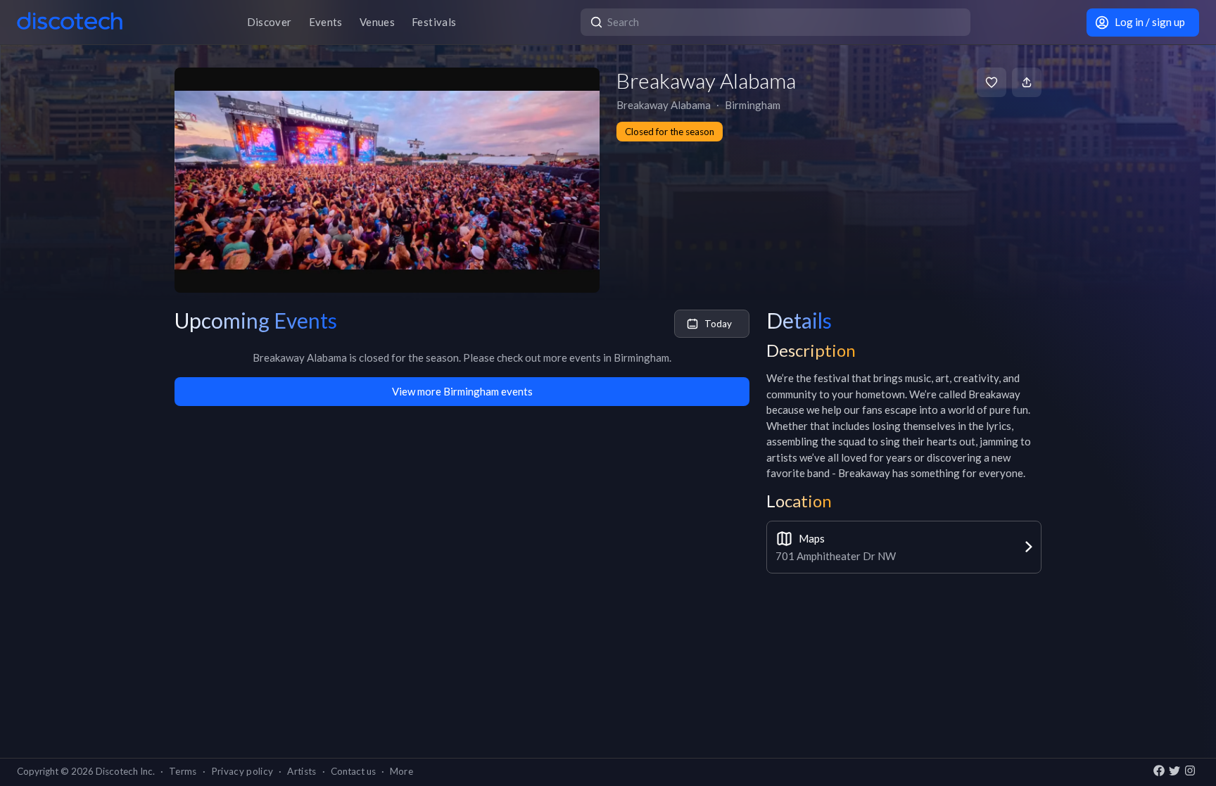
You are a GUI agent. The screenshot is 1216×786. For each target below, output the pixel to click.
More (401, 771)
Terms (183, 771)
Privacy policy (242, 771)
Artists (301, 771)
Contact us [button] (353, 771)
